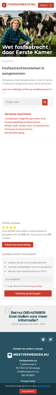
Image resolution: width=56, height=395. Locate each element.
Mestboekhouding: (15, 132)
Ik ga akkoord (28, 391)
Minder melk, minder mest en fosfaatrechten (29, 125)
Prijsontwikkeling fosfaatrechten (22, 122)
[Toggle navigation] (46, 5)
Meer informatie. (44, 386)
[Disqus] (28, 177)
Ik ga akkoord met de (24, 286)
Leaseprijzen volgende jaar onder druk (25, 118)
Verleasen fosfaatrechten (18, 129)
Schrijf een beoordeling (17, 244)
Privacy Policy (35, 286)
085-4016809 (34, 312)
